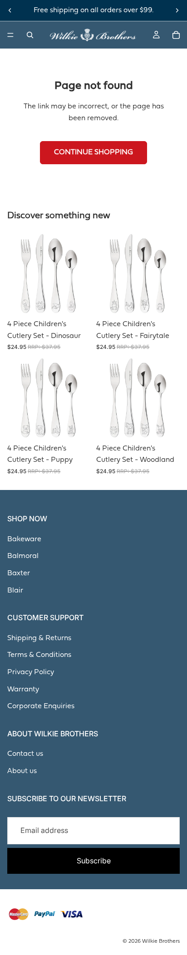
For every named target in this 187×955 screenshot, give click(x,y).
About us (22, 771)
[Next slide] (177, 10)
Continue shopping (93, 152)
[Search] (30, 35)
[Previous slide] (10, 10)
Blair (15, 591)
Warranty (23, 689)
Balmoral (23, 556)
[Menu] (10, 34)
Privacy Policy (30, 672)
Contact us (25, 754)
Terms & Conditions (39, 655)
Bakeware (24, 539)
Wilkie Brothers (161, 941)
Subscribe (94, 860)
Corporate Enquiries (40, 706)
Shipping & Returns (39, 638)
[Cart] (176, 35)
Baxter (18, 573)
